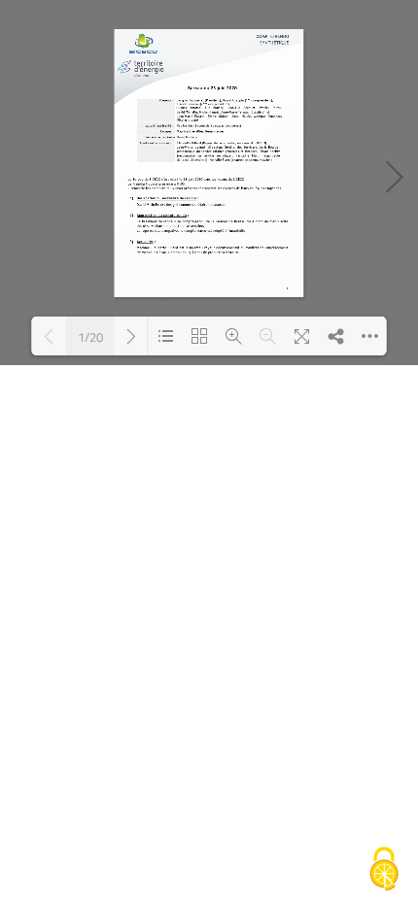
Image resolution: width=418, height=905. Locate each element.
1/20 (90, 336)
